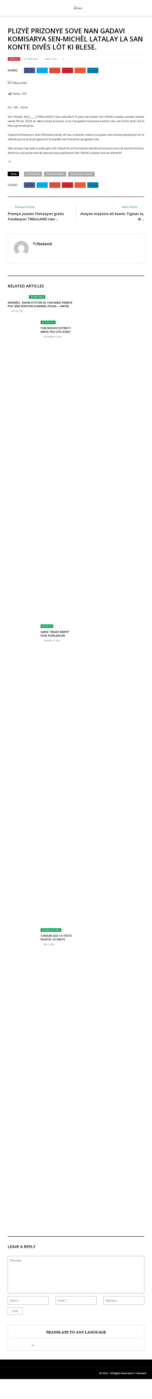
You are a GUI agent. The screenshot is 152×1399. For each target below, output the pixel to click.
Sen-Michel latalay (81, 174)
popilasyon (33, 174)
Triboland (32, 59)
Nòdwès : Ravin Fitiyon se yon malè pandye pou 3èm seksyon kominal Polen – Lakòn (40, 304)
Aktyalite (14, 59)
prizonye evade (55, 174)
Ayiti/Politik (48, 322)
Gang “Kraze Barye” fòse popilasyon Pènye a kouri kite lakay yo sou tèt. (55, 637)
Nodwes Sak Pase (51, 930)
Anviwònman (37, 297)
